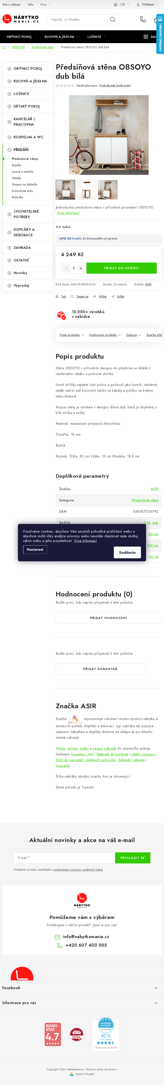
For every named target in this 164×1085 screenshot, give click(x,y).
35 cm (153, 556)
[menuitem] (21, 36)
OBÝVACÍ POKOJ (28, 68)
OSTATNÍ (21, 260)
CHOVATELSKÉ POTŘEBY (26, 214)
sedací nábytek (104, 748)
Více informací (85, 540)
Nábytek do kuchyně (112, 754)
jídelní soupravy (143, 754)
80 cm (153, 534)
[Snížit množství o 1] (66, 268)
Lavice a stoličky (23, 171)
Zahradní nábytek (131, 760)
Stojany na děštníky (25, 184)
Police (60, 748)
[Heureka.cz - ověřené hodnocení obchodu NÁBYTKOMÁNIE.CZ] (106, 1034)
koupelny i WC (82, 754)
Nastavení (35, 549)
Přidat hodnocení (108, 618)
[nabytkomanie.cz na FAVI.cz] (76, 1034)
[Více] (151, 36)
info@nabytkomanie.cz (86, 937)
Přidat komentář (100, 669)
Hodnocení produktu (103, 335)
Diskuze (131, 335)
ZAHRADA (22, 247)
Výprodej (21, 285)
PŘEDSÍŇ (21, 149)
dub (155, 522)
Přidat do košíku (121, 268)
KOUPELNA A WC (29, 137)
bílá (147, 522)
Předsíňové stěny (25, 159)
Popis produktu (70, 335)
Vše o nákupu (11, 4)
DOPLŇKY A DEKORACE (24, 232)
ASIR (148, 284)
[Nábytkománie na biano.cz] (52, 1034)
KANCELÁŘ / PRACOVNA (25, 122)
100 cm (152, 545)
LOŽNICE (21, 93)
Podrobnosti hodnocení (115, 85)
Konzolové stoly (22, 191)
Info (30, 4)
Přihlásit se (132, 858)
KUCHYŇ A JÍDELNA (30, 81)
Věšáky (16, 178)
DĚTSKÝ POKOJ (27, 106)
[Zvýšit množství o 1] (81, 268)
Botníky (17, 165)
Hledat (113, 19)
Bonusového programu (102, 238)
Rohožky (17, 197)
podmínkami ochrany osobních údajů (78, 869)
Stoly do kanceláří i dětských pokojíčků (86, 760)
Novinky (20, 272)
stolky (84, 748)
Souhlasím (127, 552)
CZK (122, 4)
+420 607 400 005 (144, 20)
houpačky (63, 765)
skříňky (72, 748)
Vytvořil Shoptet (84, 1074)
